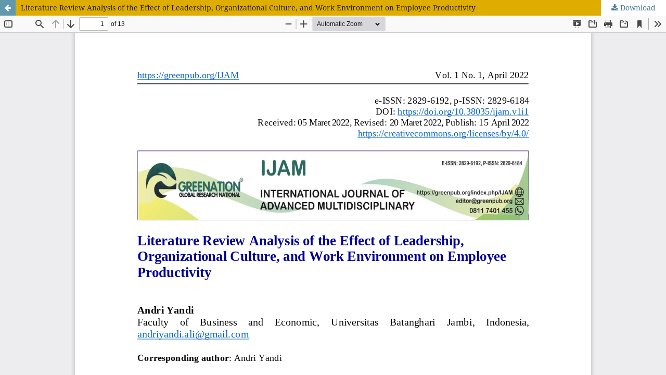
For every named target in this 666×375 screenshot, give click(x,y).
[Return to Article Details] (8, 8)
